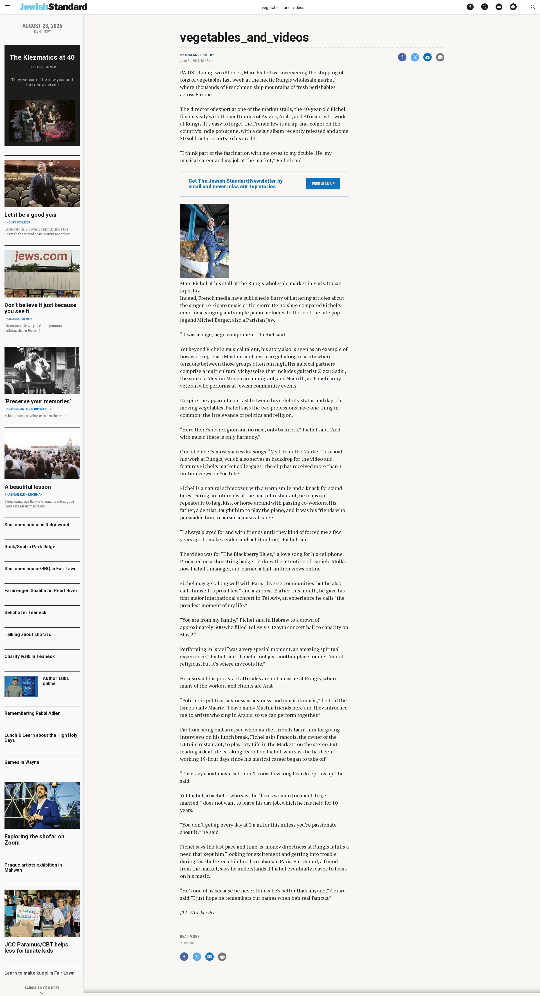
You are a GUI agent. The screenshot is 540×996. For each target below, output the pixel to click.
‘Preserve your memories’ (37, 401)
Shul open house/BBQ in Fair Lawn (40, 568)
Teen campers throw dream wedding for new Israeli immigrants (39, 504)
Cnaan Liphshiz (199, 55)
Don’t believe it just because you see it (40, 308)
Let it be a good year (30, 214)
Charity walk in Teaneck (29, 656)
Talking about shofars (27, 634)
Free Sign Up (323, 184)
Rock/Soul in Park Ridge (29, 546)
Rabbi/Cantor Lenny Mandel (30, 409)
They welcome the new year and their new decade (42, 82)
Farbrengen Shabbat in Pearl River (41, 590)
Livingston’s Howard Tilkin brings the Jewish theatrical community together (37, 231)
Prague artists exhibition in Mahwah (33, 867)
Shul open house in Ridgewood (36, 524)
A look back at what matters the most (36, 415)
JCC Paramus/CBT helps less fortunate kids (36, 947)
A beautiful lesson (27, 487)
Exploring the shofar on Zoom (34, 839)
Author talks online (56, 681)
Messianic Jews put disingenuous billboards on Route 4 (33, 328)
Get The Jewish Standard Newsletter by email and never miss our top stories (235, 183)
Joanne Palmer (44, 67)
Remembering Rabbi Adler (32, 713)
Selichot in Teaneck (25, 612)
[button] (533, 7)
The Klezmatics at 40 (42, 57)
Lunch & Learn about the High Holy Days (40, 738)
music (189, 943)
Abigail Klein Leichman (25, 494)
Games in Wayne (21, 762)
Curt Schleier (19, 222)
